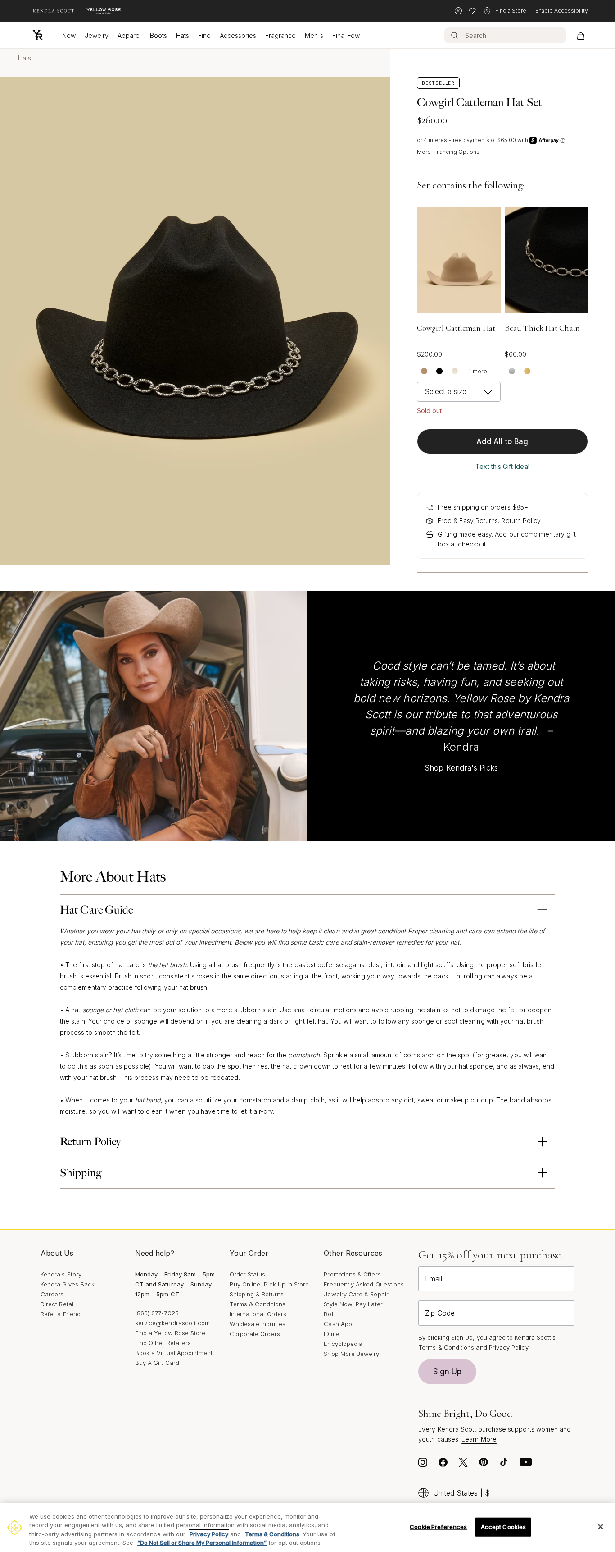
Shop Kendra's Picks (461, 767)
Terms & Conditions (257, 1304)
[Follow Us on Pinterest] (483, 1464)
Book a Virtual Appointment (174, 1352)
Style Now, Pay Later (353, 1304)
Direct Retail (58, 1304)
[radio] (423, 370)
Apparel (129, 35)
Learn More (479, 1439)
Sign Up (447, 1371)
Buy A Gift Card (157, 1362)
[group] (459, 260)
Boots (158, 35)
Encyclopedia (343, 1343)
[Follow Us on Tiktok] (503, 1464)
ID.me (331, 1333)
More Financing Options (448, 151)
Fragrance (280, 35)
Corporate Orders (255, 1333)
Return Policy (521, 520)
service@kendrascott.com (172, 1323)
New (69, 35)
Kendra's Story (61, 1274)
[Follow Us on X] (463, 1464)
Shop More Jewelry (351, 1353)
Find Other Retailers (163, 1342)
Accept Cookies (503, 1526)
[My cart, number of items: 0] (580, 35)
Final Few (346, 35)
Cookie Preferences (438, 1526)
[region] (307, 1527)
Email (433, 1278)
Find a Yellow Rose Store (170, 1332)
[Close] (600, 1527)
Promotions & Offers (352, 1274)
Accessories (238, 35)
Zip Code (440, 1313)
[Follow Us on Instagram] (422, 1464)
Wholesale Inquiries (257, 1323)
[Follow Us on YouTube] (526, 1464)
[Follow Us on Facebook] (443, 1464)
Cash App (338, 1323)
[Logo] (38, 35)
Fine (204, 35)
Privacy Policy (508, 1347)
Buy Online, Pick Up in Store (269, 1284)
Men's (314, 35)
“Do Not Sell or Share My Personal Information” (202, 1542)
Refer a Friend (61, 1314)
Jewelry (97, 35)
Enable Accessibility (561, 10)
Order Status (248, 1274)
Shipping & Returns (257, 1294)
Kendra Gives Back (68, 1284)
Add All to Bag (502, 441)
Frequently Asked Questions (364, 1284)
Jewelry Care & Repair (356, 1294)
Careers (52, 1294)
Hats (182, 35)
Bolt (329, 1314)
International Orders (258, 1314)
